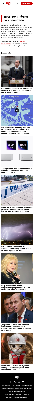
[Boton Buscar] (18, 3)
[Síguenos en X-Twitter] (15, 381)
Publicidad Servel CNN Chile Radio (17, 391)
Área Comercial (6, 385)
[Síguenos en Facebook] (10, 381)
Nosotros (18, 385)
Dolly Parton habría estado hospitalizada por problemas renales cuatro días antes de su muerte (15, 288)
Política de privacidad (27, 385)
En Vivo (12, 385)
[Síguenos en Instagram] (19, 381)
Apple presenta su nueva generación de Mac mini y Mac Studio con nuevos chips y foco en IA (17, 171)
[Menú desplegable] (3, 3)
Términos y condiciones (8, 388)
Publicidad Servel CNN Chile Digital (23, 388)
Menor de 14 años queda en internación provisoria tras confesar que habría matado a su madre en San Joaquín (17, 209)
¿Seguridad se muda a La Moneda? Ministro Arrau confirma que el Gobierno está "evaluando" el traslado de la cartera (16, 328)
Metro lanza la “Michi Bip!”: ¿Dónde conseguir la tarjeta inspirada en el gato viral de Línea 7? (15, 368)
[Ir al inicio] (8, 3)
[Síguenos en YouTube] (23, 381)
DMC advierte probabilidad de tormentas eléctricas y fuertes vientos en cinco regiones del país (16, 249)
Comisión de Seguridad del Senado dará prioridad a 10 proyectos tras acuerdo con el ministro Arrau (17, 90)
